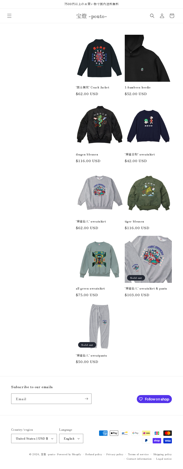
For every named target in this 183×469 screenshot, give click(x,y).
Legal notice (164, 458)
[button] (9, 16)
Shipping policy (162, 454)
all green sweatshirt (90, 288)
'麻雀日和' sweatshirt (140, 154)
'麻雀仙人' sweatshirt (91, 221)
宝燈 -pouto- (48, 454)
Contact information (139, 458)
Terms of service (138, 454)
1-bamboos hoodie (138, 87)
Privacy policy (114, 454)
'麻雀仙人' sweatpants (91, 355)
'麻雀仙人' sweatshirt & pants (146, 288)
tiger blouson (134, 221)
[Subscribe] (86, 399)
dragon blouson (87, 154)
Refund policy (93, 454)
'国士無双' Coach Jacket (92, 87)
